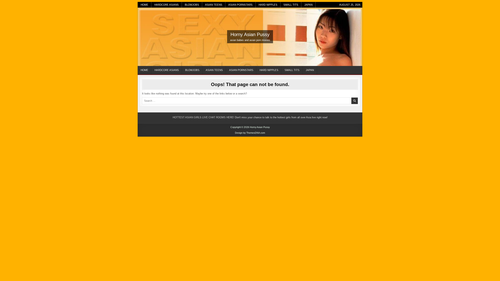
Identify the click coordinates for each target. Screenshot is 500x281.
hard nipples (268, 4)
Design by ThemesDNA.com (250, 133)
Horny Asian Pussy (250, 34)
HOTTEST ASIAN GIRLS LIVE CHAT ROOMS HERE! (203, 117)
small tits (290, 4)
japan (308, 4)
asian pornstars (240, 4)
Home (144, 4)
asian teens (213, 4)
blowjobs (192, 4)
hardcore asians (166, 4)
